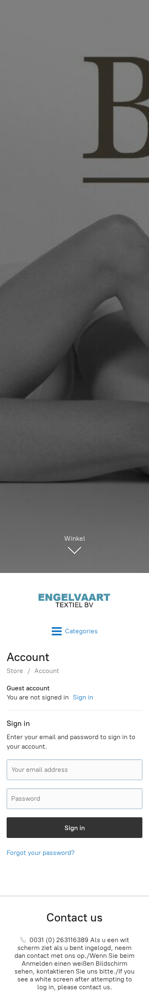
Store (15, 671)
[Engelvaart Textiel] (74, 599)
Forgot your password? (40, 853)
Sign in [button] (83, 697)
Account (46, 671)
